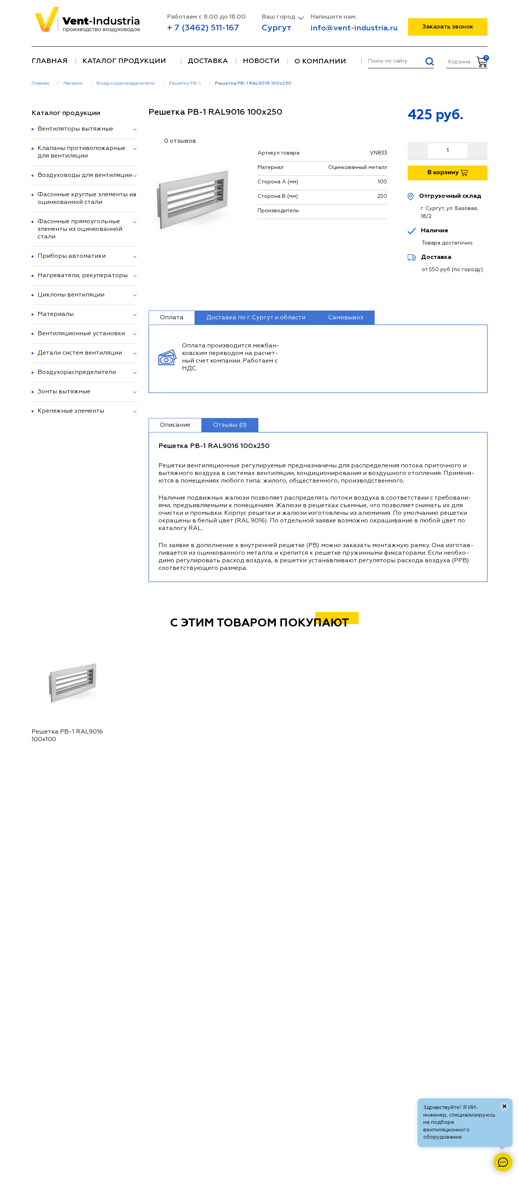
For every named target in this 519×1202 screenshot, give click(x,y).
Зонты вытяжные (64, 392)
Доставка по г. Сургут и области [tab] (255, 318)
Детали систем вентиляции (80, 353)
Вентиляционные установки (81, 334)
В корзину (443, 173)
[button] (135, 129)
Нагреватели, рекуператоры (83, 276)
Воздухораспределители (77, 372)
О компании (320, 61)
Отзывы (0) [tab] (230, 425)
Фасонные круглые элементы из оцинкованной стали (87, 198)
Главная (50, 61)
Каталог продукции (124, 61)
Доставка (208, 61)
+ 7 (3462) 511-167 (203, 28)
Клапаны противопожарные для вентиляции (81, 152)
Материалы (56, 314)
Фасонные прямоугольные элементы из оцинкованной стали (80, 229)
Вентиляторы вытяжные (75, 129)
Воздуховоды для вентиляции (85, 175)
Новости (261, 61)
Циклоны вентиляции (71, 295)
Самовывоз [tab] (345, 318)
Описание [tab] (175, 425)
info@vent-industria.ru (354, 28)
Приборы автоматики (72, 256)
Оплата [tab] (172, 318)
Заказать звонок (447, 27)
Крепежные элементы (71, 411)
